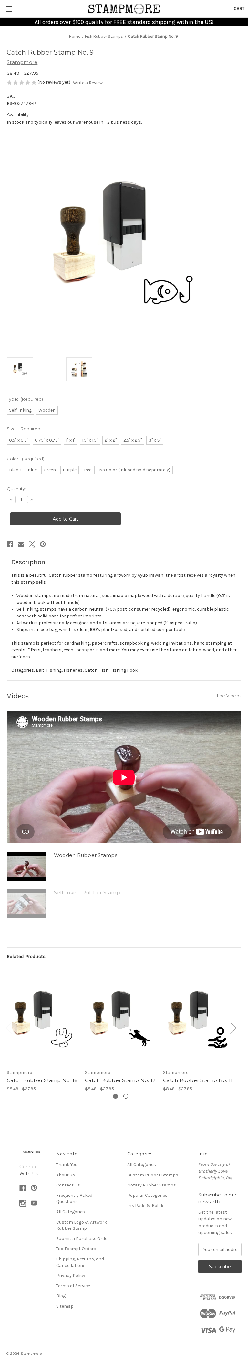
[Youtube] (34, 1203)
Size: (24, 428)
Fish (103, 670)
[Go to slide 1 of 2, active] (115, 1096)
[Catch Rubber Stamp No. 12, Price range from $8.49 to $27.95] (120, 1018)
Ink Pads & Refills (146, 1205)
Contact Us (68, 1185)
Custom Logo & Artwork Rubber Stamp (81, 1225)
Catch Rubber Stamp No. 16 (42, 1080)
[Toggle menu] (9, 9)
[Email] (21, 544)
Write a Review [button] (88, 83)
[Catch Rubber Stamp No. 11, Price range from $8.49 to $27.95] (198, 1018)
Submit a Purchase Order (82, 1238)
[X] (32, 544)
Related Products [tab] (26, 956)
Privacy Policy (70, 1275)
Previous (8, 1028)
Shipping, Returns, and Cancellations (80, 1262)
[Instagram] (22, 1203)
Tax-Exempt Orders (76, 1248)
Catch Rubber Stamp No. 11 (197, 1080)
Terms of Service (73, 1286)
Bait (40, 670)
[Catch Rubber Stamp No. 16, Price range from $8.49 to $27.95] (42, 1018)
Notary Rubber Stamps (151, 1185)
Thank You (67, 1164)
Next (233, 1028)
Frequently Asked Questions (74, 1199)
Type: (25, 399)
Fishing (54, 670)
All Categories (70, 1212)
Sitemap (65, 1306)
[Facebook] (10, 544)
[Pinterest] (43, 544)
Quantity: (16, 488)
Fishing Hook (124, 670)
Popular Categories (147, 1195)
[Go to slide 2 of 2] (125, 1096)
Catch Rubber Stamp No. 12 (120, 1080)
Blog (61, 1296)
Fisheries (73, 670)
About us (65, 1175)
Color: (25, 458)
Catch (91, 670)
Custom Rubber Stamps (152, 1175)
